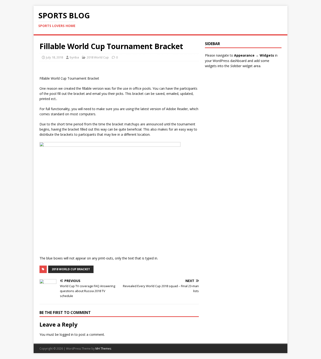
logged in (67, 334)
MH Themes (103, 349)
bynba (74, 57)
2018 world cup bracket (71, 269)
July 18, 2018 (54, 57)
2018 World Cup (98, 57)
